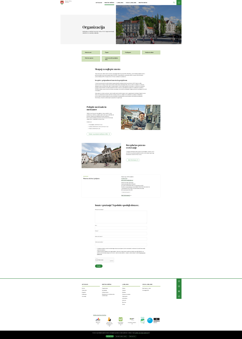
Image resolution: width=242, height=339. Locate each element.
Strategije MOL (145, 290)
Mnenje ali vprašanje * (99, 209)
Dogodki (84, 292)
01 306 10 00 (124, 178)
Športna (124, 302)
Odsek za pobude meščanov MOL (98, 134)
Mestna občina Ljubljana (91, 178)
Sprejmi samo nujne (121, 336)
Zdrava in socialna (126, 294)
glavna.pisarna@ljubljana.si (127, 180)
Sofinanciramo (105, 292)
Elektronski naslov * (99, 236)
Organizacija (105, 288)
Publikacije (84, 294)
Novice (83, 288)
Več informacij (132, 160)
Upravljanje (104, 290)
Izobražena (124, 298)
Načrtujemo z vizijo (146, 288)
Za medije (84, 296)
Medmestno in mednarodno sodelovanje (108, 295)
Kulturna (124, 300)
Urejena (124, 290)
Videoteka (84, 290)
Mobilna (124, 292)
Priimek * (97, 230)
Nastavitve (132, 336)
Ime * (96, 225)
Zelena (123, 288)
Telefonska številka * (99, 242)
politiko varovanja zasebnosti (141, 333)
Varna (123, 304)
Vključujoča (124, 296)
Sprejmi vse (110, 336)
